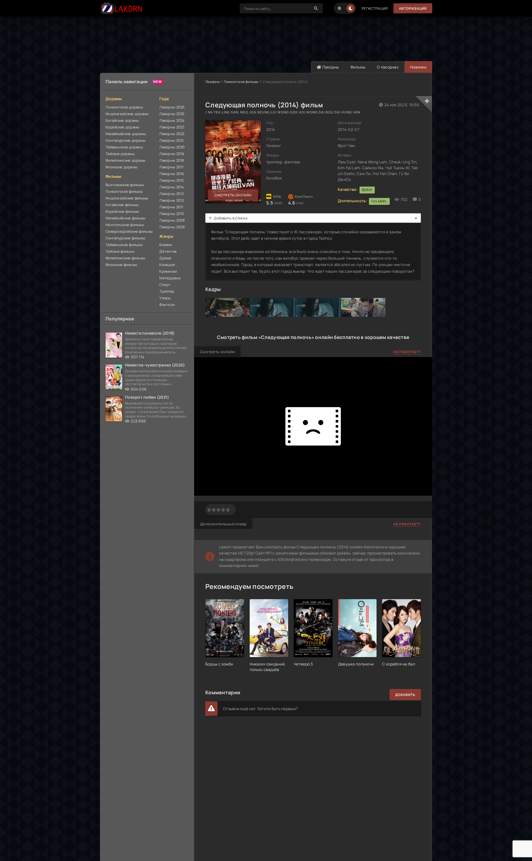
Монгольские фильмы (125, 224)
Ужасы (165, 297)
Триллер (166, 291)
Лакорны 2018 (171, 160)
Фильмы (358, 67)
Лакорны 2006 (172, 226)
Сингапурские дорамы (125, 140)
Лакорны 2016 (171, 173)
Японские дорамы (121, 166)
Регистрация (375, 8)
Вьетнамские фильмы (125, 184)
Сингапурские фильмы (125, 237)
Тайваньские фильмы (124, 244)
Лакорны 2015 (171, 180)
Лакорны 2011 (171, 206)
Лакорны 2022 (171, 133)
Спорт (164, 284)
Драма (165, 257)
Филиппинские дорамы (125, 160)
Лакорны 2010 (171, 213)
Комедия (167, 264)
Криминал (168, 271)
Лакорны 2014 (171, 186)
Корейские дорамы (122, 127)
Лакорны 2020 (172, 147)
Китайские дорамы (122, 120)
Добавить (405, 694)
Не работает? (407, 352)
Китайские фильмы (122, 204)
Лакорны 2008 (172, 220)
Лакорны (330, 67)
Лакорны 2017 (171, 166)
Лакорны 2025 (172, 113)
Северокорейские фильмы (129, 231)
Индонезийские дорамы (127, 113)
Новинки (418, 67)
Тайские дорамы (120, 153)
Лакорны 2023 (171, 127)
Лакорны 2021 (171, 140)
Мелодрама (169, 277)
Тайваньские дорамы (124, 147)
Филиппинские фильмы (125, 257)
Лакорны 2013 (171, 193)
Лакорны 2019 (171, 153)
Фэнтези (167, 304)
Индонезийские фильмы (127, 198)
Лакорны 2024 (172, 120)
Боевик (165, 244)
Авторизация (413, 8)
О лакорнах (387, 67)
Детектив (168, 251)
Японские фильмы (121, 264)
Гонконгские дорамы (124, 107)
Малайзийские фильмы (125, 218)
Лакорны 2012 (171, 200)
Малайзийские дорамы (126, 133)
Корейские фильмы (122, 211)
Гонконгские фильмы (124, 191)
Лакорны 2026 (172, 107)
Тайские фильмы (120, 251)
